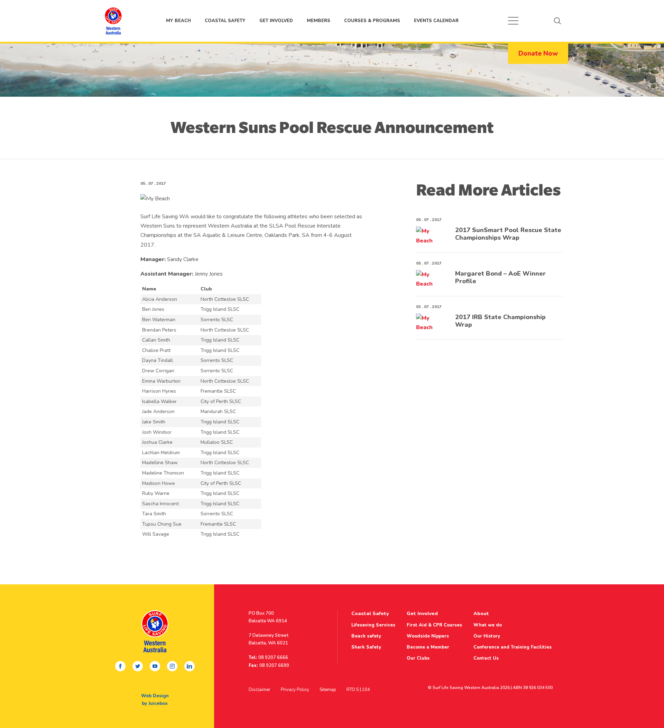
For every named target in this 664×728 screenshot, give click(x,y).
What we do (487, 625)
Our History (486, 636)
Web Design (155, 696)
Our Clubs (418, 658)
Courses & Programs (372, 21)
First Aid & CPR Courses (434, 625)
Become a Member (428, 647)
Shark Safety (366, 647)
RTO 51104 (358, 690)
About (481, 613)
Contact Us (486, 658)
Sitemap (328, 690)
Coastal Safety (225, 21)
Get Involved (276, 21)
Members (318, 21)
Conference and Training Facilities (512, 647)
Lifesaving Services (373, 625)
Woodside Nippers (428, 636)
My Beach (113, 21)
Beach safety (366, 636)
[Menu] (513, 21)
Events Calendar (436, 21)
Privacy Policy (295, 690)
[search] (557, 21)
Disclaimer (259, 690)
